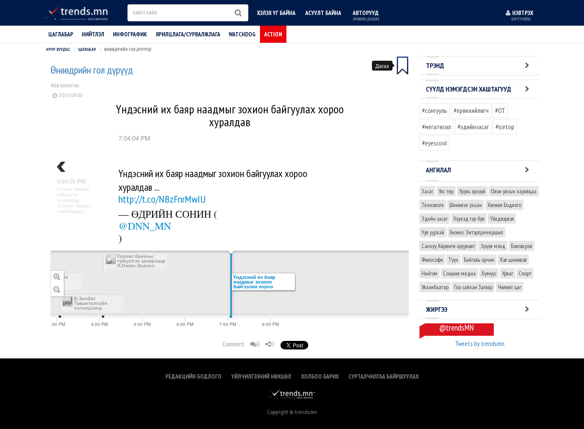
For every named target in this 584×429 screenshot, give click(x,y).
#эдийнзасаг (473, 126)
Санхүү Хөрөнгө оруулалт (448, 246)
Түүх (453, 259)
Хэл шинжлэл (513, 259)
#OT (500, 110)
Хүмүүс (488, 273)
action (273, 34)
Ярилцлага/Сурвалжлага (188, 34)
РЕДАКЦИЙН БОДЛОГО (193, 376)
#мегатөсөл (436, 126)
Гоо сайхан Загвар (473, 287)
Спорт (525, 273)
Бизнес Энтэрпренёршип (476, 232)
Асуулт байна (323, 13)
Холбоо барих (320, 376)
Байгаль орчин (479, 259)
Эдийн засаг (435, 218)
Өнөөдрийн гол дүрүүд (91, 70)
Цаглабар (60, 34)
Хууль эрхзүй (472, 191)
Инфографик (130, 34)
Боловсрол (521, 246)
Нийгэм (429, 273)
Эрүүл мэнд (493, 246)
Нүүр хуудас (58, 49)
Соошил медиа (459, 273)
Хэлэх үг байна (276, 13)
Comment (233, 344)
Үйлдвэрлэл (502, 218)
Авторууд (366, 15)
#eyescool (434, 143)
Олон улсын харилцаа (514, 191)
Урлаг (507, 273)
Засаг (427, 191)
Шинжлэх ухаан (465, 205)
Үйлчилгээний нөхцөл (261, 376)
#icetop (505, 126)
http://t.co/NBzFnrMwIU (162, 199)
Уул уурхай (433, 232)
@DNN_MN (144, 226)
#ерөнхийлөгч (471, 110)
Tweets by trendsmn (479, 343)
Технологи (433, 205)
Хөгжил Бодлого (504, 205)
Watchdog (242, 34)
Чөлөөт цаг (509, 287)
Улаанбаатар (435, 287)
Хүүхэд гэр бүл (468, 218)
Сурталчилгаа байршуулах (383, 376)
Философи (432, 259)
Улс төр (446, 191)
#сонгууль (434, 110)
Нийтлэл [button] (93, 34)
